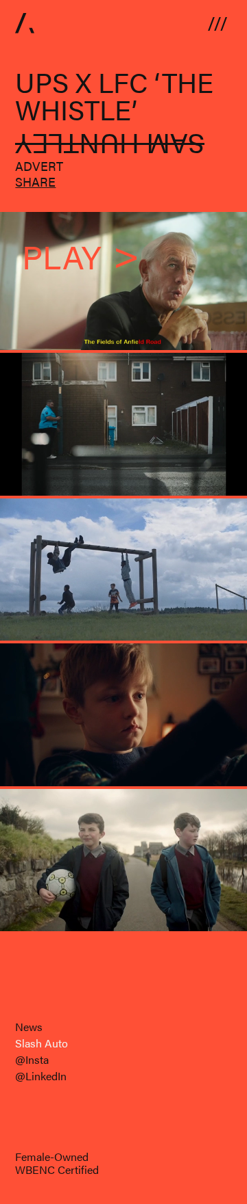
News (29, 1026)
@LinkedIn (41, 1076)
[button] (217, 22)
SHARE (35, 181)
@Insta (32, 1059)
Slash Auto (41, 1043)
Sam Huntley (109, 145)
